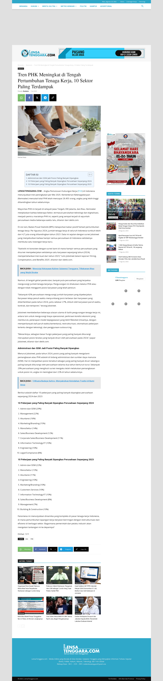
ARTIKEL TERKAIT (26, 561)
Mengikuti (140, 279)
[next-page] (23, 626)
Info (27, 539)
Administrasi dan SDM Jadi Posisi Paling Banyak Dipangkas (53, 178)
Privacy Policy (140, 679)
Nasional (29, 65)
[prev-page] (19, 626)
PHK (80, 191)
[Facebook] (29, 97)
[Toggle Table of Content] (89, 175)
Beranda (23, 6)
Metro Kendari (68, 6)
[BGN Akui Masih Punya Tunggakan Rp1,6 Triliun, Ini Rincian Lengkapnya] (31, 605)
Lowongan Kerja (131, 2)
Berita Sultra (48, 6)
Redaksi (26, 91)
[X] (37, 97)
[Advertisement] (81, 27)
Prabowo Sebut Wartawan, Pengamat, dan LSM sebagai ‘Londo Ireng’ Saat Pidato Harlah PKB (59, 588)
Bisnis (122, 2)
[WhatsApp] (21, 97)
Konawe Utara (113, 217)
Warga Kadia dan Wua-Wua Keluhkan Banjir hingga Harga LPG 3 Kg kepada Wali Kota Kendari (131, 226)
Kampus (93, 6)
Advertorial (106, 6)
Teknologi (142, 2)
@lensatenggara (121, 277)
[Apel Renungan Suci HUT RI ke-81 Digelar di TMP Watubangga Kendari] (111, 237)
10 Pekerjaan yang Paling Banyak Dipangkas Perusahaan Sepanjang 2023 (59, 184)
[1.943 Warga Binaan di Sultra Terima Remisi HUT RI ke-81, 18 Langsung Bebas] (111, 247)
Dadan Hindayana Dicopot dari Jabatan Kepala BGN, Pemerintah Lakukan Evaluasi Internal (86, 619)
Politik (83, 6)
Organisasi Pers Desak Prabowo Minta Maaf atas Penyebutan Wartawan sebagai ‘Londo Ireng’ (29, 588)
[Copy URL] (52, 97)
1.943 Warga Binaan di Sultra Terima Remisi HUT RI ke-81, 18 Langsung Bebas (130, 247)
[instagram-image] (113, 290)
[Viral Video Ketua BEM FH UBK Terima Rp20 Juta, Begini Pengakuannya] (59, 605)
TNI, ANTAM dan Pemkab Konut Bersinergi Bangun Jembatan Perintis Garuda (125, 211)
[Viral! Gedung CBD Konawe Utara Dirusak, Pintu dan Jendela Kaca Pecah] (111, 259)
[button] (142, 6)
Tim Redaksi (112, 679)
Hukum (34, 6)
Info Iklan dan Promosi (126, 679)
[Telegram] (45, 97)
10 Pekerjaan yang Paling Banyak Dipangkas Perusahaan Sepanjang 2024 (59, 181)
